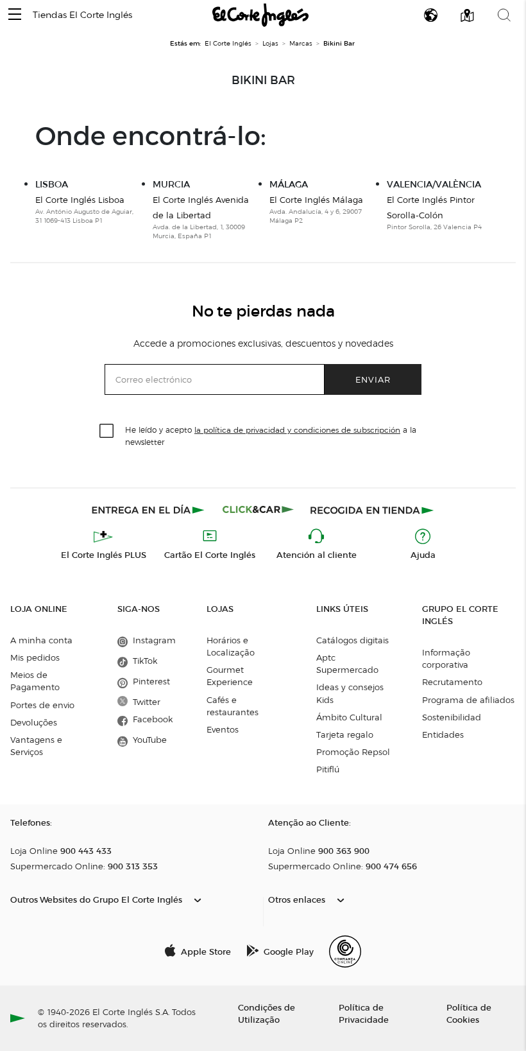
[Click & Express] (149, 510)
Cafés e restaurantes (233, 706)
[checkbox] (107, 431)
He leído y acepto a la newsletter (270, 435)
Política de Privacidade (364, 1013)
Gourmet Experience (230, 675)
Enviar (373, 379)
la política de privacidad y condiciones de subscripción (297, 430)
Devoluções (33, 722)
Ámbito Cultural (349, 717)
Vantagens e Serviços (36, 745)
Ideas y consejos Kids (350, 693)
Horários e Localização (231, 646)
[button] (14, 15)
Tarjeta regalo (344, 734)
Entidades (443, 734)
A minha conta (41, 640)
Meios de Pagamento (35, 681)
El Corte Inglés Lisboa (79, 200)
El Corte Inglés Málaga (316, 200)
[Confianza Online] (345, 951)
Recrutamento (452, 682)
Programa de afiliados (468, 700)
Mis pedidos (35, 657)
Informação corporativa (446, 658)
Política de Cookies (468, 1013)
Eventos (223, 729)
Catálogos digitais (352, 640)
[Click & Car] (258, 510)
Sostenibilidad (451, 717)
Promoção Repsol (353, 752)
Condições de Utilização (266, 1013)
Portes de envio (42, 705)
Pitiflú (327, 769)
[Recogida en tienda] (372, 510)
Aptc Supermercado (347, 663)
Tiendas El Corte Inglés (82, 15)
